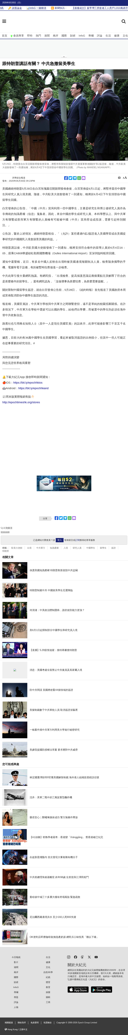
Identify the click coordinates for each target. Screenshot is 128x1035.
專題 (16, 997)
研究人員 (77, 548)
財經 (72, 35)
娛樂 (48, 992)
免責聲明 (35, 1023)
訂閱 (77, 540)
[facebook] (75, 957)
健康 (116, 35)
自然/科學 (48, 972)
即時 (29, 35)
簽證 (113, 548)
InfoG (82, 35)
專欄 (91, 35)
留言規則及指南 (5, 532)
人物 (16, 1007)
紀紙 (48, 977)
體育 (48, 982)
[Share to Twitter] (70, 178)
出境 (29, 548)
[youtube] (96, 957)
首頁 (4, 35)
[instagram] (68, 957)
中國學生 (90, 548)
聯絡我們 (22, 1023)
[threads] (82, 957)
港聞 (47, 35)
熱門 (38, 35)
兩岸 (55, 35)
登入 (59, 540)
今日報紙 (16, 957)
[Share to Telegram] (75, 178)
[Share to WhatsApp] (79, 178)
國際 (64, 35)
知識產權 (54, 548)
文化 (125, 35)
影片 (16, 962)
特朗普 (5, 551)
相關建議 (9, 1023)
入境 (66, 548)
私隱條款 (48, 1023)
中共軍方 (40, 548)
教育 (48, 987)
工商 (48, 1002)
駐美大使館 (16, 548)
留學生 (103, 548)
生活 (108, 35)
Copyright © (62, 1023)
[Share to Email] (83, 178)
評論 (99, 35)
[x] (89, 957)
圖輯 (48, 997)
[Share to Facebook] (66, 178)
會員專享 (18, 35)
